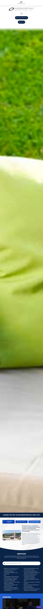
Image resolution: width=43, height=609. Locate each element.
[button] (21, 13)
